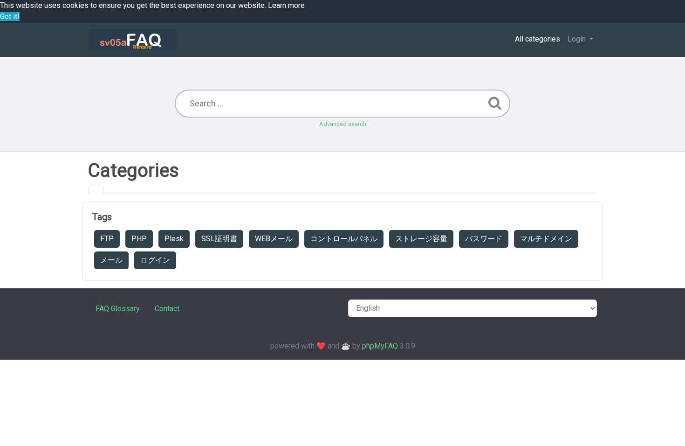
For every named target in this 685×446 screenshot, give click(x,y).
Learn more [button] (286, 5)
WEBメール (274, 238)
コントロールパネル (343, 238)
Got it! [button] (10, 16)
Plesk (174, 238)
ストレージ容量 (421, 238)
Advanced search (342, 123)
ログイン (155, 260)
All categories (537, 39)
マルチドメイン (546, 238)
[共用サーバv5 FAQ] (132, 40)
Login (578, 39)
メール (111, 260)
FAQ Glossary (118, 308)
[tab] (96, 190)
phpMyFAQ (380, 345)
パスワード (483, 238)
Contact (167, 308)
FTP (107, 238)
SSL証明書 (219, 238)
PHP (139, 238)
